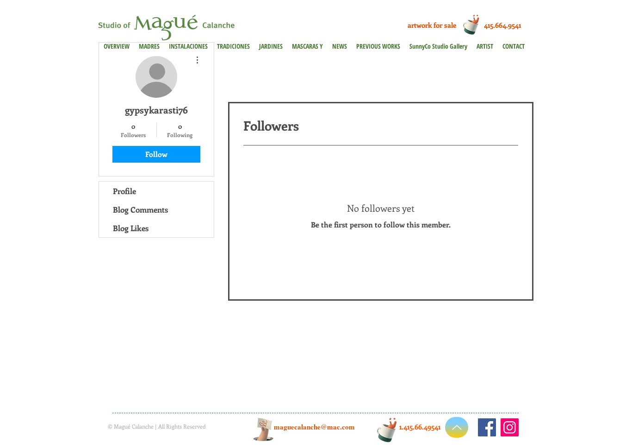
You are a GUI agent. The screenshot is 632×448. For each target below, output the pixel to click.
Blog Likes (131, 228)
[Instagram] (510, 427)
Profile (124, 191)
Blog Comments (140, 209)
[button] (378, 46)
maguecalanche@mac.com (314, 427)
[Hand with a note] (263, 429)
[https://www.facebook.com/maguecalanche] (487, 427)
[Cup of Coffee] (473, 24)
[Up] (456, 427)
